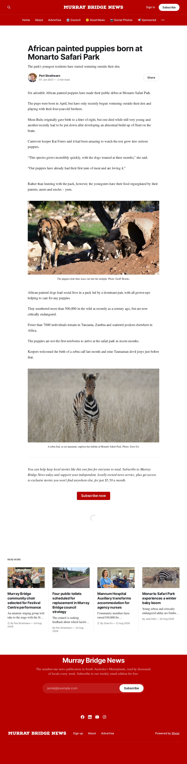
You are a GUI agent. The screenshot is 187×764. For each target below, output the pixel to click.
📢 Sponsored (147, 20)
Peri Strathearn (49, 75)
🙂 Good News (95, 20)
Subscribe (169, 7)
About (39, 20)
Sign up (78, 733)
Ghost (176, 733)
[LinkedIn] (90, 717)
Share (151, 77)
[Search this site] (9, 7)
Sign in (150, 7)
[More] (163, 20)
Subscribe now (93, 496)
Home (26, 20)
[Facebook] (82, 717)
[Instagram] (104, 717)
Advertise (54, 20)
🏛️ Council (73, 20)
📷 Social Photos (121, 20)
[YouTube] (97, 717)
